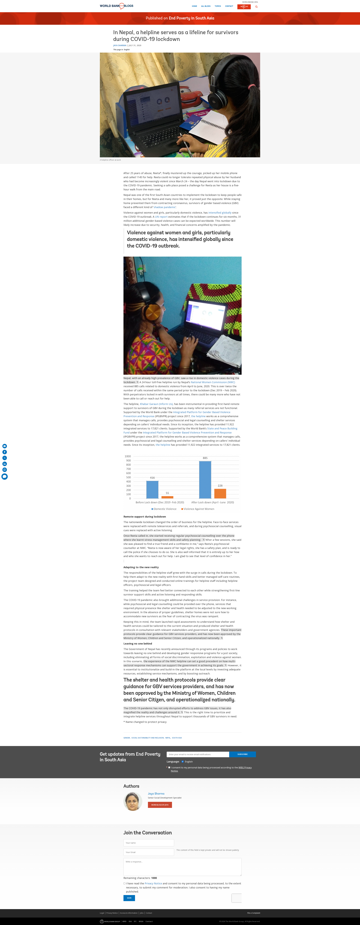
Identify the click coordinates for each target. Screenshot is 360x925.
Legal (102, 913)
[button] (256, 6)
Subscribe (243, 754)
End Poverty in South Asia (191, 18)
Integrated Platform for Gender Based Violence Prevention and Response (187, 432)
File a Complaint (253, 913)
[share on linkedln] (4, 464)
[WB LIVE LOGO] (244, 7)
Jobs (141, 913)
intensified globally (219, 212)
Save (129, 898)
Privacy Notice (153, 883)
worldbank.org (250, 2)
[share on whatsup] (4, 469)
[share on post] (4, 458)
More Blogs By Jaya (159, 805)
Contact (229, 6)
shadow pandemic (165, 207)
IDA (130, 921)
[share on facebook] (4, 452)
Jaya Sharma (119, 45)
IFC (135, 921)
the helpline (198, 416)
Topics (218, 6)
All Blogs (206, 6)
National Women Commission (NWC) (213, 382)
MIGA (141, 921)
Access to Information (129, 913)
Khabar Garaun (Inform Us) (156, 404)
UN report (161, 216)
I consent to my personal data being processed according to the (211, 769)
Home (194, 6)
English (127, 49)
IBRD (124, 921)
